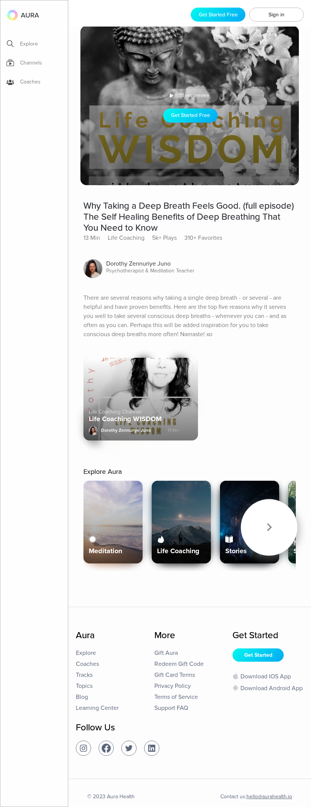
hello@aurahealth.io (269, 796)
